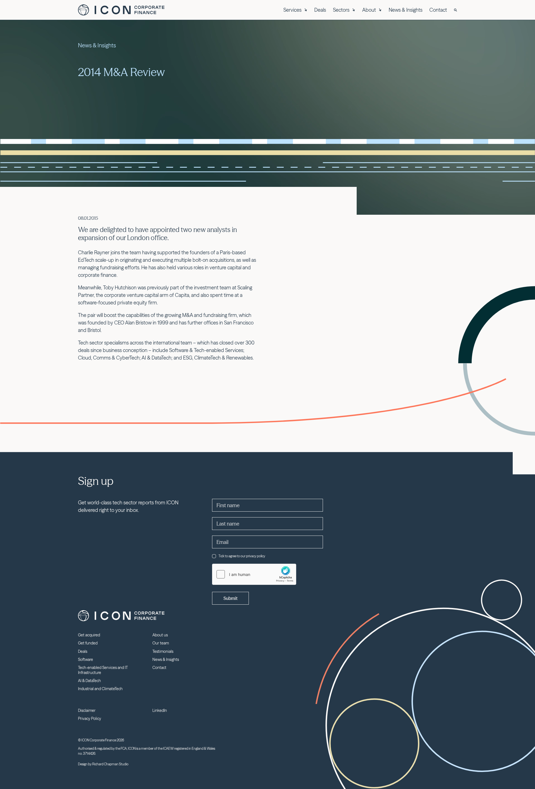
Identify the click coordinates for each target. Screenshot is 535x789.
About (369, 10)
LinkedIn (159, 710)
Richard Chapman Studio (110, 764)
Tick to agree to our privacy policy (241, 556)
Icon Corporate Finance (121, 10)
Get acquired (89, 634)
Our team (160, 643)
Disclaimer (87, 710)
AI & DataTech (89, 680)
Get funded (88, 643)
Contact (438, 10)
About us (160, 634)
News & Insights (405, 10)
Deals (320, 10)
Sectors (341, 10)
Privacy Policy (89, 718)
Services (292, 10)
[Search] (455, 10)
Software (85, 659)
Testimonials (162, 651)
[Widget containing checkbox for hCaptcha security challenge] (254, 574)
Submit (230, 598)
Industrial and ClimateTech (100, 688)
